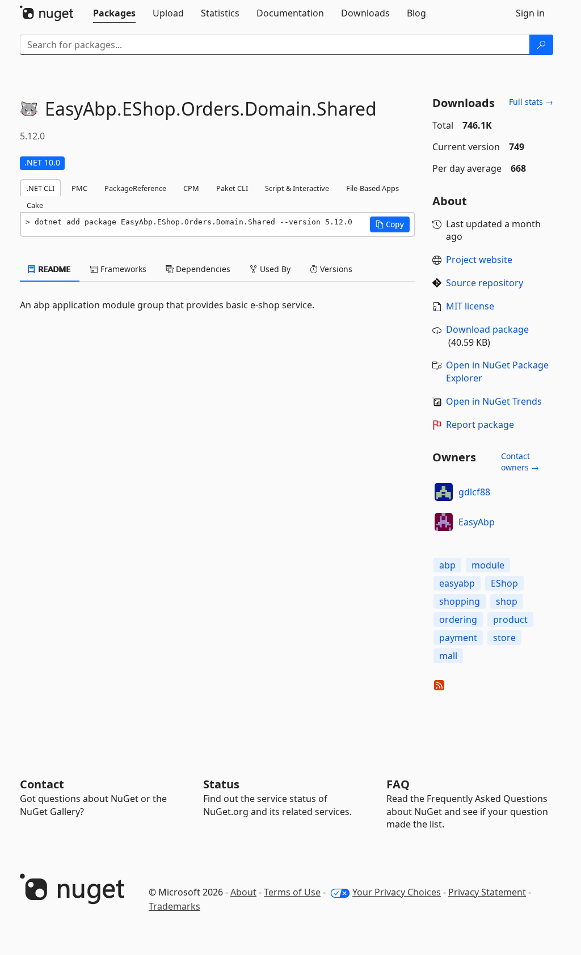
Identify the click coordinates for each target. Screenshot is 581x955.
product (510, 619)
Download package (487, 329)
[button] (390, 224)
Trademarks (174, 906)
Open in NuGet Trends (494, 401)
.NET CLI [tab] (40, 188)
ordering (458, 619)
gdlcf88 (474, 492)
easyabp (457, 583)
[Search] (541, 45)
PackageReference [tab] (135, 188)
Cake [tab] (35, 205)
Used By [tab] (274, 269)
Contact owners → (520, 462)
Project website (479, 259)
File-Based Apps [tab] (372, 188)
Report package (480, 424)
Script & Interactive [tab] (297, 188)
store (504, 637)
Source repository (484, 283)
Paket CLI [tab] (232, 188)
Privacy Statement (487, 892)
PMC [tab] (79, 188)
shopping (459, 601)
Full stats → (531, 101)
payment (458, 637)
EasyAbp (476, 522)
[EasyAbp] (443, 522)
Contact (42, 784)
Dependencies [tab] (202, 269)
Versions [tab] (335, 269)
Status (221, 784)
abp (447, 565)
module (487, 565)
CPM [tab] (191, 188)
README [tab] (53, 269)
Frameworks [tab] (122, 269)
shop (506, 601)
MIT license (470, 306)
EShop (504, 583)
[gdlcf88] (443, 492)
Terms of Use (292, 892)
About (243, 892)
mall (448, 656)
